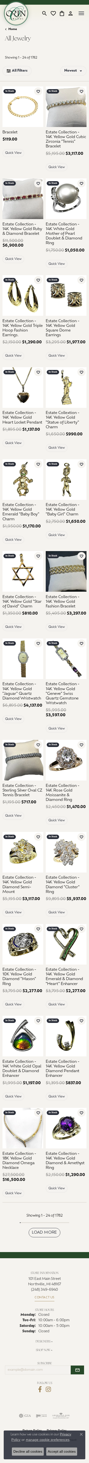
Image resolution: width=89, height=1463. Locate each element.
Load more (44, 1233)
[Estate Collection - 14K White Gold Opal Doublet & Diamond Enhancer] (22, 1036)
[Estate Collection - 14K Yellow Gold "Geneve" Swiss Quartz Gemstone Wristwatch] (66, 658)
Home (12, 29)
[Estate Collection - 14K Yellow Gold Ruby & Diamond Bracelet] (22, 198)
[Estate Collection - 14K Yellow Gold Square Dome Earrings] (66, 295)
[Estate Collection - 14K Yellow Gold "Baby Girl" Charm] (66, 479)
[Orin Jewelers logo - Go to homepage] (16, 13)
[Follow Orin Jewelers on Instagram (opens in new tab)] (48, 1389)
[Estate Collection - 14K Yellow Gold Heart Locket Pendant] (22, 387)
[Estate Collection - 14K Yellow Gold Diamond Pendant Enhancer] (66, 1036)
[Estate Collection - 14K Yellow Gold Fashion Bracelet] (66, 571)
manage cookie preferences (47, 1440)
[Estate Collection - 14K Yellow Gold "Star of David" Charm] (22, 571)
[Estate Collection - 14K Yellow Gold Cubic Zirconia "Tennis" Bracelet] (66, 106)
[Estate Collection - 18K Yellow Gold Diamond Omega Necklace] (22, 1128)
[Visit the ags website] (61, 1415)
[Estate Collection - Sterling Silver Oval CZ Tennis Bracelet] (22, 760)
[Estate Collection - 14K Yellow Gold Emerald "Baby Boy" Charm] (22, 479)
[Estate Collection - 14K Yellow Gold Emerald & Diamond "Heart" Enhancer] (66, 944)
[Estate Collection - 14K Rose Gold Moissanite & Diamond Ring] (66, 760)
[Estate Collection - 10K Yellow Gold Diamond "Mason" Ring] (22, 944)
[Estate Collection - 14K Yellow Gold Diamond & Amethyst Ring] (66, 1128)
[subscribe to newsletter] (77, 1370)
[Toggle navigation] (81, 13)
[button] (45, 13)
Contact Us (44, 1297)
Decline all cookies (27, 1451)
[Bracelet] (22, 106)
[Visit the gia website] (25, 1415)
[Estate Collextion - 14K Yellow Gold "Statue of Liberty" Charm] (66, 387)
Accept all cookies (62, 1451)
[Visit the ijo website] (41, 1415)
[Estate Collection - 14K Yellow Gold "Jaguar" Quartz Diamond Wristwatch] (22, 658)
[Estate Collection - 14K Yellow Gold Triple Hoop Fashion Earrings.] (22, 295)
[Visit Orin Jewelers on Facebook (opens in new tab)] (40, 1389)
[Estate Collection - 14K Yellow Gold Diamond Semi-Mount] (22, 852)
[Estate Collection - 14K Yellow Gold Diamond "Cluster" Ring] (66, 852)
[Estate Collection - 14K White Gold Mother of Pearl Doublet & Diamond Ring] (66, 198)
